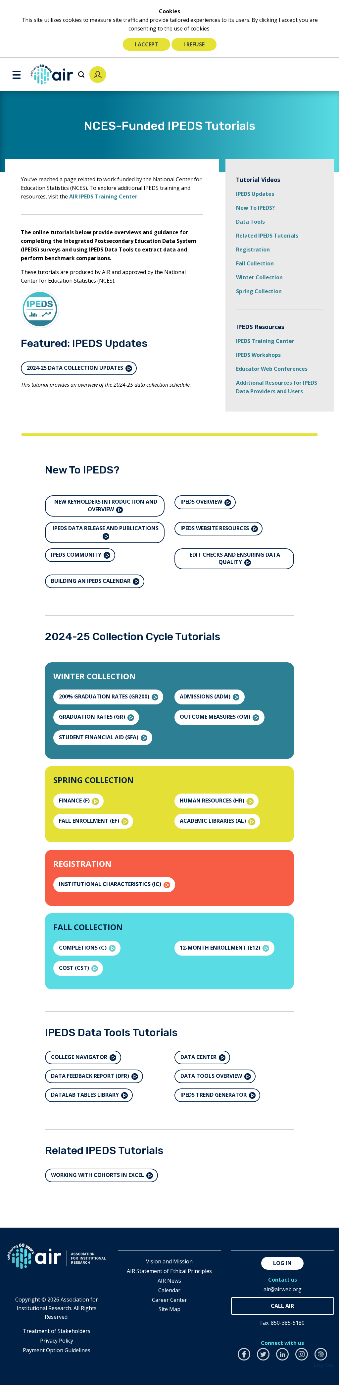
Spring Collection (259, 291)
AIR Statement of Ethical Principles (169, 1271)
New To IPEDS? (255, 207)
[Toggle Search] (81, 74)
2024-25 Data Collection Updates (75, 367)
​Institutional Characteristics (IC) (111, 884)
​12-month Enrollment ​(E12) (221, 947)
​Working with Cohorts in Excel (98, 1175)
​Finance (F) (75, 800)
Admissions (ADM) (206, 696)
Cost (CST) (74, 967)
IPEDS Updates (255, 193)
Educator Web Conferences (272, 368)
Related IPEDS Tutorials (267, 235)
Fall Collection (255, 263)
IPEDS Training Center (265, 341)
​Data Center (199, 1057)
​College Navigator (80, 1057)
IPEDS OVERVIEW (201, 501)
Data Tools (250, 221)
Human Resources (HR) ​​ (213, 800)
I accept (146, 44)
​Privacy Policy (56, 1340)
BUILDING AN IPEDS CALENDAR (91, 580)
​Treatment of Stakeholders (56, 1331)
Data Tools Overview (211, 1076)
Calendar (169, 1290)
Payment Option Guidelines (56, 1350)
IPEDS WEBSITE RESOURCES (215, 528)
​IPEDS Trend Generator (214, 1094)
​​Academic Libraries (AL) (213, 820)
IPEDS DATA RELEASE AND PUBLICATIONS (106, 528)
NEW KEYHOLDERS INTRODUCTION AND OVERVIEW (105, 505)
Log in (282, 1263)
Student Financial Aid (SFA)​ (99, 737)
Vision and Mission (169, 1261)
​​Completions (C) (83, 947)
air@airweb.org (283, 1289)
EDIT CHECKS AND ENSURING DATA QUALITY (235, 558)
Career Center (169, 1299)
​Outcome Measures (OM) (216, 716)
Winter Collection (259, 277)
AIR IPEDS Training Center (103, 196)
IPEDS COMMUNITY (77, 554)
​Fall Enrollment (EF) (90, 820)
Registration (253, 249)
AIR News (169, 1280)
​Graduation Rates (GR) (92, 716)
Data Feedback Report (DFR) (90, 1076)
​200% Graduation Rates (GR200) (105, 696)
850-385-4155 (282, 1306)
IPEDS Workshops (258, 355)
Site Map (169, 1309)
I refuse (194, 44)
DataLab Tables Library (85, 1094)
